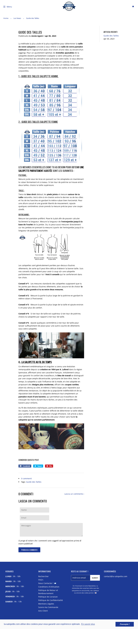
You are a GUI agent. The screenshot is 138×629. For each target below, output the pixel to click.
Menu (9, 6)
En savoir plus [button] (88, 624)
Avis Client (43, 610)
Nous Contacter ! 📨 (47, 583)
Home (5, 18)
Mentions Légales (46, 603)
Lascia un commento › (74, 494)
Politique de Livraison (48, 596)
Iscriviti (95, 578)
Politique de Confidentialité (50, 600)
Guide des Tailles (33, 482)
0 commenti (26, 478)
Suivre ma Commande (48, 607)
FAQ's (40, 579)
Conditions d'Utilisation (48, 586)
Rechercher (43, 576)
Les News (17, 18)
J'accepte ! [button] (125, 624)
